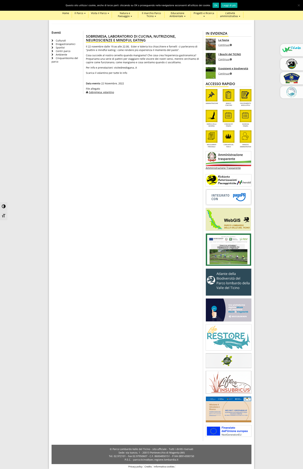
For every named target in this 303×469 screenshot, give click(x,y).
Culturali (61, 40)
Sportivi (60, 47)
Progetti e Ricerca (204, 13)
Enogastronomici (65, 44)
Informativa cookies (164, 466)
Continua (224, 45)
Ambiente (61, 54)
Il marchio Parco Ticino (151, 15)
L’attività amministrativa (229, 15)
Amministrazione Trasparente (223, 168)
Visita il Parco (99, 13)
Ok (215, 5)
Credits (148, 466)
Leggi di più (229, 5)
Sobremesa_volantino (101, 92)
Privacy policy (135, 466)
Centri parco (63, 51)
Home (65, 13)
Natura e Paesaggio (124, 15)
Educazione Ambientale (177, 15)
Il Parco (79, 13)
